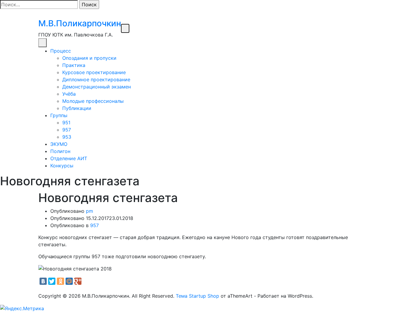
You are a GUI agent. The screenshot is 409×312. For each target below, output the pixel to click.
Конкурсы (61, 166)
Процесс (60, 51)
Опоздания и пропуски (89, 58)
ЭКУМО (58, 144)
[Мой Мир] (69, 281)
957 (66, 130)
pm (89, 211)
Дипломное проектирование (96, 79)
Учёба (69, 94)
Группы (58, 115)
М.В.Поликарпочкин (79, 23)
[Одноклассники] (60, 281)
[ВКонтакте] (43, 281)
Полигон (60, 151)
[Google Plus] (77, 281)
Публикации (76, 108)
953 (66, 137)
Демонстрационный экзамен (96, 87)
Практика (73, 65)
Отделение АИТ (68, 158)
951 (66, 123)
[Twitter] (51, 281)
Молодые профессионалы (93, 101)
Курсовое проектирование (94, 72)
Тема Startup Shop (197, 296)
